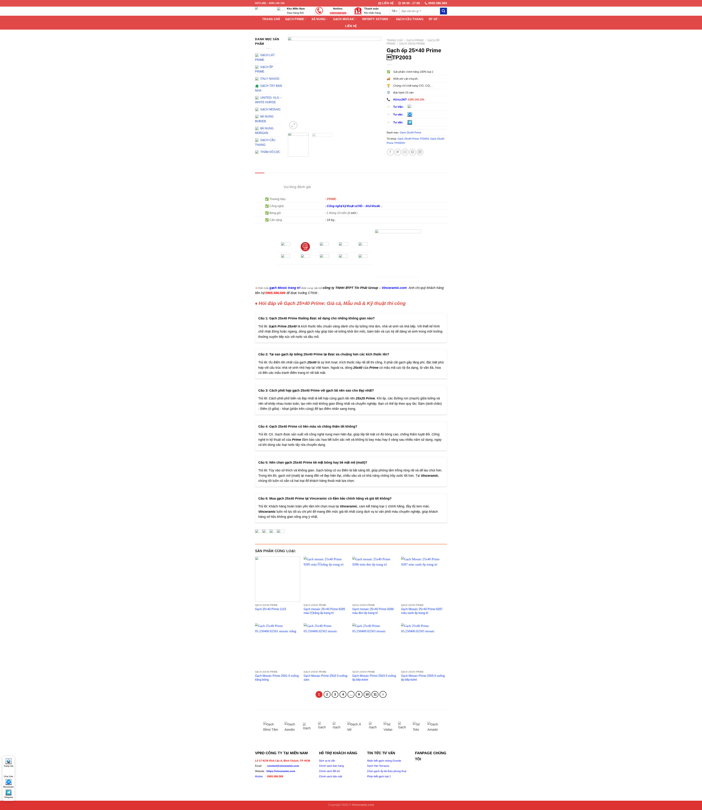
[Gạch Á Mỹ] (355, 726)
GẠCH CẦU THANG (409, 19)
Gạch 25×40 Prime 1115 (270, 609)
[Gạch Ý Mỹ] (307, 726)
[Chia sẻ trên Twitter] (397, 152)
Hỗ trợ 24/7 (399, 99)
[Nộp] (443, 11)
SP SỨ (433, 19)
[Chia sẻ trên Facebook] (390, 152)
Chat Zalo (8, 776)
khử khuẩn (373, 206)
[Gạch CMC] (337, 726)
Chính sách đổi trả (329, 771)
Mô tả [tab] (259, 176)
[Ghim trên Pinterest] (412, 152)
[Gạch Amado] (434, 726)
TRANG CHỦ (271, 19)
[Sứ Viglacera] (388, 726)
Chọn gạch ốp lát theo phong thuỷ (386, 771)
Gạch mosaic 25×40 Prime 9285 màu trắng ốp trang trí (324, 610)
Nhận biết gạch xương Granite (384, 760)
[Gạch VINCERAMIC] (402, 726)
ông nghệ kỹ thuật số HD (346, 206)
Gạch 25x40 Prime (412, 43)
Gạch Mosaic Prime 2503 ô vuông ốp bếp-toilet (374, 677)
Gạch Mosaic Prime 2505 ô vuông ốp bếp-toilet (423, 677)
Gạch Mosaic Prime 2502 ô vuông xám (325, 677)
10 (367, 694)
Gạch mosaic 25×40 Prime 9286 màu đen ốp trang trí (373, 610)
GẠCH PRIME (415, 40)
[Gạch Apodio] (291, 726)
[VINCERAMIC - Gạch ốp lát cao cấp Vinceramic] (263, 11)
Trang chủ (395, 40)
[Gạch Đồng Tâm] (271, 726)
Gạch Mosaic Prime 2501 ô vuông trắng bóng (277, 677)
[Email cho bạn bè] (405, 152)
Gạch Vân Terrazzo (378, 765)
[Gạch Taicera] (373, 726)
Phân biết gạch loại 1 (379, 776)
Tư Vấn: (398, 106)
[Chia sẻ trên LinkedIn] (420, 152)
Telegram (8, 797)
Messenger (8, 787)
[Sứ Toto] (417, 726)
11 (375, 694)
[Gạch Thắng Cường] (322, 726)
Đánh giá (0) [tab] (276, 176)
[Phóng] (293, 125)
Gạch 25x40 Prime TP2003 (413, 138)
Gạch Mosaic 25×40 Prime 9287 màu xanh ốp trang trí (422, 610)
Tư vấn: (398, 114)
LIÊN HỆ (351, 26)
